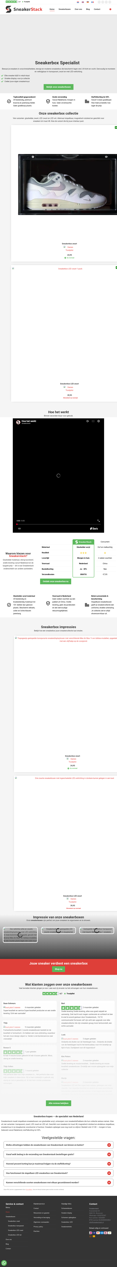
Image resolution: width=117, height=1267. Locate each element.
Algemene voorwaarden (41, 1222)
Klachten (36, 1231)
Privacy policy (38, 1227)
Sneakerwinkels (66, 1227)
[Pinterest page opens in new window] (106, 2)
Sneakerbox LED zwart (69, 384)
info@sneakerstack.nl (96, 1222)
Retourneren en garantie (41, 1213)
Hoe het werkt (58, 412)
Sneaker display (66, 1213)
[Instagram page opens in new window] (99, 2)
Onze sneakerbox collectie (58, 113)
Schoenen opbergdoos (68, 1217)
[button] (109, 1145)
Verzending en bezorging (42, 1217)
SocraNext (29, 1189)
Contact (8, 1248)
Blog (7, 1244)
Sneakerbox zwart (69, 244)
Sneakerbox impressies (58, 627)
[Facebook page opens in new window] (102, 2)
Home (8, 1212)
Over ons (9, 1239)
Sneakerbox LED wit (14, 1235)
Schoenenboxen (66, 1208)
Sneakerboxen (10, 1216)
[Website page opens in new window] (109, 2)
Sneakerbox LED (67, 1222)
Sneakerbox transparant (16, 1226)
